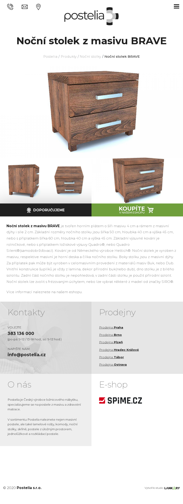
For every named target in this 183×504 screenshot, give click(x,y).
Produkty (69, 56)
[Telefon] (10, 6)
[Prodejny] (38, 6)
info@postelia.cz (27, 354)
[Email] (25, 6)
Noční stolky (90, 56)
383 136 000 (21, 333)
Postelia (50, 56)
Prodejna (111, 327)
